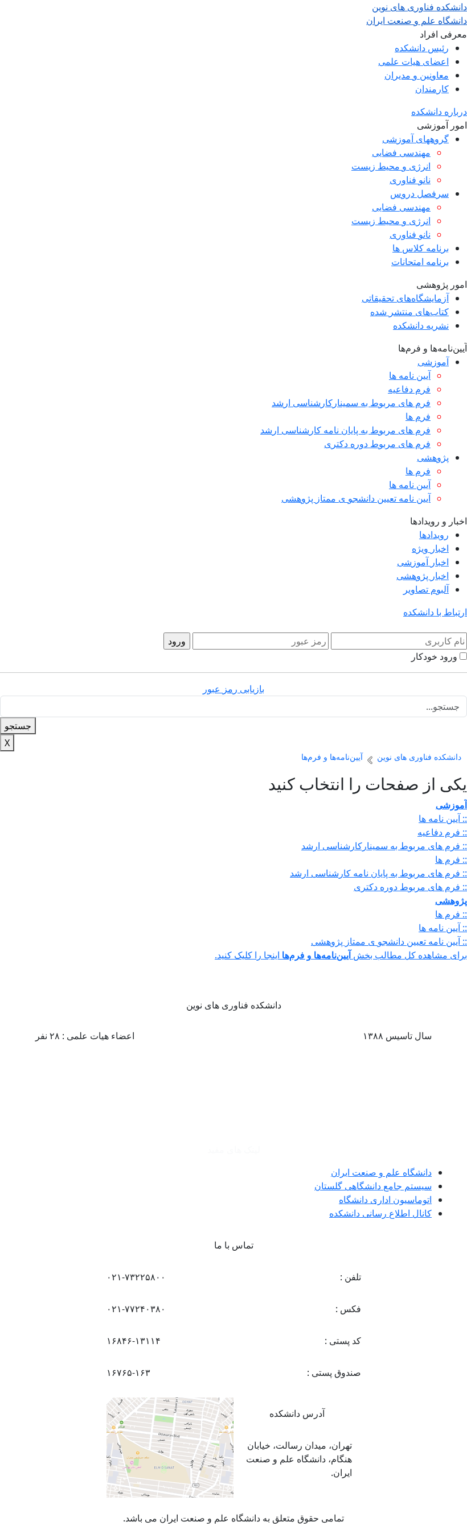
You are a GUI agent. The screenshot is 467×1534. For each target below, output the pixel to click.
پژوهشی (433, 457)
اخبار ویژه (430, 548)
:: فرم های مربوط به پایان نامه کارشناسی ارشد (378, 873)
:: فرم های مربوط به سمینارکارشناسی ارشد (384, 846)
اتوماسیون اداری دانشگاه (385, 1199)
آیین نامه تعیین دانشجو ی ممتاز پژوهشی (356, 498)
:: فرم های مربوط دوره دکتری (410, 886)
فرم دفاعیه (409, 389)
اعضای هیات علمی (413, 61)
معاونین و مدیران (416, 75)
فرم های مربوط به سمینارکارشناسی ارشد (351, 402)
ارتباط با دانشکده (435, 612)
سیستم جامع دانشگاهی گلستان (373, 1186)
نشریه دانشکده (421, 325)
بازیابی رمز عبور (233, 689)
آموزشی (433, 361)
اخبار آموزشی (423, 562)
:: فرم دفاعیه (442, 832)
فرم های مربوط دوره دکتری (377, 443)
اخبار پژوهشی (422, 575)
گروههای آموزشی (415, 139)
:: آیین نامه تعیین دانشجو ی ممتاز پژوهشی (389, 941)
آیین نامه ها (410, 375)
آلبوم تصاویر (426, 589)
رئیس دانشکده (422, 48)
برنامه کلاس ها (420, 248)
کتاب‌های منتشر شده (409, 311)
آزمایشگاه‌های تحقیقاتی (405, 298)
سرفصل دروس (419, 193)
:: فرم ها (451, 859)
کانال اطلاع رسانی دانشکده (380, 1213)
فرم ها (418, 416)
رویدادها (434, 534)
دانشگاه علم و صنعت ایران (381, 1172)
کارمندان (432, 88)
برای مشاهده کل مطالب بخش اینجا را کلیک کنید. (341, 955)
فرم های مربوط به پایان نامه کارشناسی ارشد (345, 430)
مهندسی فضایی (401, 152)
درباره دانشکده (439, 111)
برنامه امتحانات (420, 261)
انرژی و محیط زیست (391, 166)
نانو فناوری (410, 179)
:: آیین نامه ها (443, 818)
